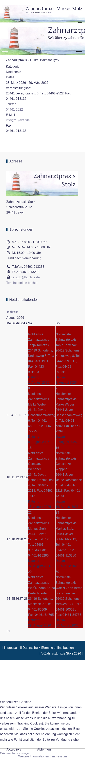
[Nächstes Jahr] (13, 312)
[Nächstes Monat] (16, 312)
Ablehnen (44, 749)
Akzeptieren (15, 749)
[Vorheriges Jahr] (7, 312)
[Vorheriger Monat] (10, 312)
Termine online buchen (22, 282)
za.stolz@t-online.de (25, 277)
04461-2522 (14, 109)
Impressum (59, 756)
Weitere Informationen (33, 756)
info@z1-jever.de (18, 120)
